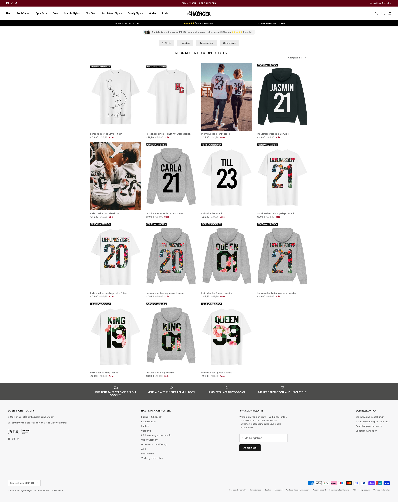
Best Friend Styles (112, 13)
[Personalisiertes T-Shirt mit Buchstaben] (171, 97)
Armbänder (23, 13)
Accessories (206, 43)
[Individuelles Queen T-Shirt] (226, 335)
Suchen (145, 426)
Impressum (147, 453)
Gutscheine (229, 43)
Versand (146, 430)
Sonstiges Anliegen (366, 430)
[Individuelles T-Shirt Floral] (226, 97)
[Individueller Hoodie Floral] (115, 176)
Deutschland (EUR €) (379, 3)
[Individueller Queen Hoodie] (226, 256)
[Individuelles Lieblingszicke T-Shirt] (115, 256)
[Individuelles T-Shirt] (226, 176)
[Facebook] (7, 3)
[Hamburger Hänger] (199, 13)
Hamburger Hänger (23, 490)
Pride (165, 13)
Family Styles (135, 13)
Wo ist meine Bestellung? (370, 417)
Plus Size (90, 13)
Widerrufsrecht (149, 439)
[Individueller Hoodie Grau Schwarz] (171, 176)
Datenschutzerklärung (154, 444)
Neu (8, 13)
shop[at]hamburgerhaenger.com (35, 417)
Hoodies (185, 43)
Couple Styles (72, 13)
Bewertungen (148, 421)
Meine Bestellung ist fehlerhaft (373, 421)
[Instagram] (12, 3)
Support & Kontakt (151, 417)
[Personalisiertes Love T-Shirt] (115, 97)
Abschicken (250, 447)
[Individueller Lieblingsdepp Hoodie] (282, 256)
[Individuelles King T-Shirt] (115, 335)
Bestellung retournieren (369, 426)
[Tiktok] (16, 3)
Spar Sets (41, 13)
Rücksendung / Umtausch (156, 435)
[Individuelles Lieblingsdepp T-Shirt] (282, 176)
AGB (143, 449)
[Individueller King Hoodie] (171, 335)
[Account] (375, 13)
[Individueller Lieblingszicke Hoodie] (171, 256)
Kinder (152, 13)
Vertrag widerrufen (152, 458)
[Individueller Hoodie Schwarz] (282, 97)
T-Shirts (166, 43)
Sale (55, 13)
